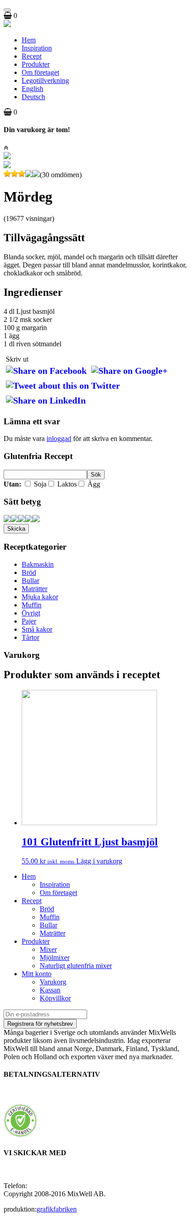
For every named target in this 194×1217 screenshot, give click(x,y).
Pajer (29, 621)
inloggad (58, 438)
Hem (29, 40)
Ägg (93, 484)
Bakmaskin (38, 564)
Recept (32, 56)
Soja (39, 484)
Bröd (29, 572)
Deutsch (33, 97)
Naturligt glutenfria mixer (76, 965)
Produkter (36, 64)
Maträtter (34, 588)
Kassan (50, 990)
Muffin (32, 605)
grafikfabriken (57, 1209)
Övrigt (31, 613)
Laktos (66, 484)
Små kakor (37, 629)
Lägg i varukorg (99, 861)
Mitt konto (36, 974)
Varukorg (53, 982)
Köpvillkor (55, 998)
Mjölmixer (54, 957)
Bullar (30, 580)
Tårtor (30, 637)
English (32, 88)
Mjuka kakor (40, 597)
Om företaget (40, 72)
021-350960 (46, 1185)
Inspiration (37, 48)
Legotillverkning (45, 80)
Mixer (48, 949)
